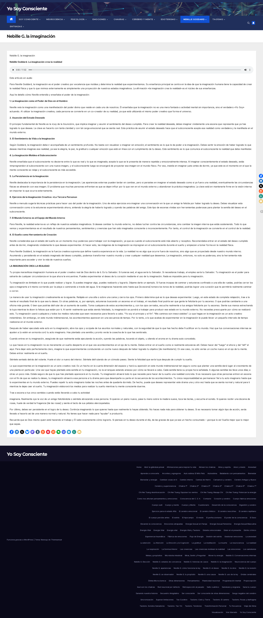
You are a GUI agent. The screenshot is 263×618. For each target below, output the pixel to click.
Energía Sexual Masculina (245, 524)
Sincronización (147, 600)
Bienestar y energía (148, 480)
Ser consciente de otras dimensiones (214, 593)
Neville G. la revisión (247, 568)
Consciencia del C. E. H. (190, 499)
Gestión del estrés (214, 536)
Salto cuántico (213, 587)
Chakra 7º (251, 486)
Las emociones (234, 549)
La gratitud (196, 543)
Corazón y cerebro (222, 499)
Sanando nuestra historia (147, 593)
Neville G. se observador (163, 574)
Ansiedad (252, 467)
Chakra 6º (240, 486)
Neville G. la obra (229, 568)
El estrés (175, 517)
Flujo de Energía (196, 536)
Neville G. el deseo (211, 568)
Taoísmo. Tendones (193, 606)
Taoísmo (218, 19)
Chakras (119, 19)
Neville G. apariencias (161, 568)
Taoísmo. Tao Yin (174, 606)
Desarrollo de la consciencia (224, 505)
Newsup (44, 540)
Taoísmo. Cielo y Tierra (200, 600)
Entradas (16, 26)
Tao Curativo (181, 600)
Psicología (78, 19)
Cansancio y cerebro (222, 480)
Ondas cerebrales (248, 574)
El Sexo (253, 517)
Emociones (99, 19)
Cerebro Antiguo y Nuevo (245, 480)
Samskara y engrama (231, 587)
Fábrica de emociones (177, 536)
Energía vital (172, 530)
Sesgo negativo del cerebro (244, 593)
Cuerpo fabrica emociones (244, 499)
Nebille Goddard (194, 19)
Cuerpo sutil (157, 505)
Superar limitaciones (165, 600)
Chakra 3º (205, 486)
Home (139, 467)
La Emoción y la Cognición (177, 543)
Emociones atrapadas (173, 524)
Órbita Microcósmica (157, 581)
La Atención (158, 543)
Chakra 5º (228, 486)
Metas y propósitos (154, 555)
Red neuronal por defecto (169, 587)
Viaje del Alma (250, 606)
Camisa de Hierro (203, 480)
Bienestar (252, 473)
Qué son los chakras (146, 587)
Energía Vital (145, 530)
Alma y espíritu (224, 467)
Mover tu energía (215, 555)
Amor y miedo (239, 467)
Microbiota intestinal (173, 555)
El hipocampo (188, 517)
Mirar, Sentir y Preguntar (195, 555)
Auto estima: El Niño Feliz (194, 473)
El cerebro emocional (188, 511)
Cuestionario (203, 505)
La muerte (222, 543)
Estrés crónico (250, 530)
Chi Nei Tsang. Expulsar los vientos (183, 492)
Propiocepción (250, 581)
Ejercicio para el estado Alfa (164, 511)
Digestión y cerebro (247, 505)
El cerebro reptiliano (247, 511)
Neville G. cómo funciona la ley (187, 568)
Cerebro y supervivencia (165, 486)
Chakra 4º (217, 486)
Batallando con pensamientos (232, 473)
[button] (248, 23)
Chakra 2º (194, 486)
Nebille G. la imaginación (221, 562)
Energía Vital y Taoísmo (190, 530)
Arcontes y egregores (171, 473)
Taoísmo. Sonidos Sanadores (152, 606)
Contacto (207, 499)
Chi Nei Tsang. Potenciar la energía (241, 492)
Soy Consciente (29, 19)
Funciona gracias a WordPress (20, 540)
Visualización (217, 612)
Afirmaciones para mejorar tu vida (181, 467)
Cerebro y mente (143, 19)
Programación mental (232, 581)
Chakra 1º (183, 486)
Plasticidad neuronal (211, 581)
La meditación (210, 543)
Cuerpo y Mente (188, 505)
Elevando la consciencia (151, 524)
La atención (145, 543)
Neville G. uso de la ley (228, 574)
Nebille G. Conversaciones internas (241, 555)
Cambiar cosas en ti (168, 480)
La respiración (153, 549)
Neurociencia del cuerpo (245, 562)
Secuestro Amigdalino (169, 593)
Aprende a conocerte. (150, 473)
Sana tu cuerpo (249, 587)
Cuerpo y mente (172, 505)
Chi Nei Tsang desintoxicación (152, 492)
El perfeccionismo (214, 517)
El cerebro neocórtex (227, 511)
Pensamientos (194, 581)
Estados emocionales (212, 530)
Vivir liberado (231, 612)
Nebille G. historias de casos (196, 562)
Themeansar (56, 540)
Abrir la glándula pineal (154, 467)
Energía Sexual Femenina (220, 524)
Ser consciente (188, 593)
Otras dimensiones (177, 581)
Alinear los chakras (207, 467)
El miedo (200, 517)
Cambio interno (186, 480)
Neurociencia (55, 19)
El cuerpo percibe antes (159, 517)
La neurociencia (237, 543)
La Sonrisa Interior (169, 549)
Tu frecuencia (235, 606)
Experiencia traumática (155, 536)
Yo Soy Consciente (27, 9)
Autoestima (212, 473)
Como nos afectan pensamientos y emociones (157, 499)
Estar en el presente (232, 530)
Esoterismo (168, 19)
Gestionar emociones (234, 536)
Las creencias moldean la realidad (210, 549)
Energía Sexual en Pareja (196, 524)
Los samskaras (249, 549)
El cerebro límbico (207, 511)
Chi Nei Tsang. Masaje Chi (211, 492)
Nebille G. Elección (142, 562)
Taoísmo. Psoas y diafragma (244, 600)
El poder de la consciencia (235, 517)
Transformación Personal (215, 606)
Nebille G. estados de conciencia (167, 562)
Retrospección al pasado (193, 587)
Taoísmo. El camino (221, 600)
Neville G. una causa (207, 574)
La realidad (251, 543)
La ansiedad (251, 536)
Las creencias (186, 549)
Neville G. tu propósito (186, 574)
